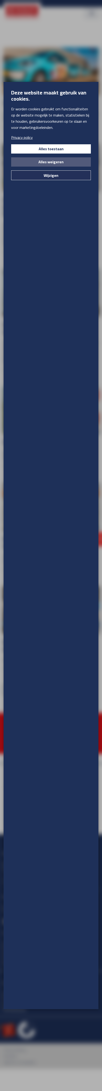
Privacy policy (22, 137)
